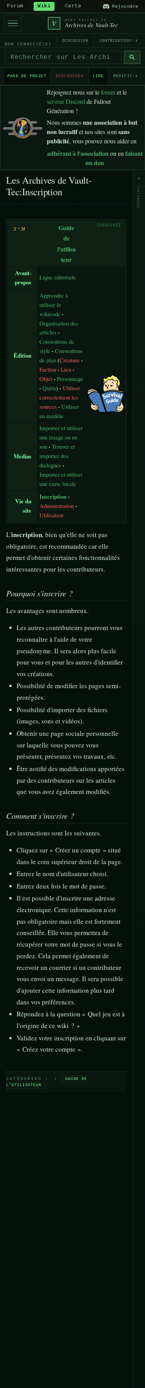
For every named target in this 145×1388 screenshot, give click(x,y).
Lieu (66, 369)
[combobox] (63, 57)
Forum (15, 6)
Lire (98, 76)
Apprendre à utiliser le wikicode (53, 304)
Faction (47, 369)
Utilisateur (51, 515)
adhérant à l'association (78, 153)
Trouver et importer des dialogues (57, 456)
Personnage (70, 378)
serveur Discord (66, 101)
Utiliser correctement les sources (59, 397)
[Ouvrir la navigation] (12, 23)
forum (108, 92)
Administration (56, 506)
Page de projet (26, 76)
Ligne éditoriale (57, 277)
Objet (45, 378)
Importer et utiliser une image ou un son (61, 437)
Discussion (75, 41)
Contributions (117, 41)
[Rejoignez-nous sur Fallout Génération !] (22, 126)
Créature (70, 360)
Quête (49, 388)
